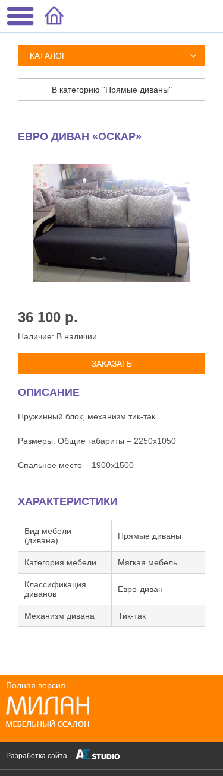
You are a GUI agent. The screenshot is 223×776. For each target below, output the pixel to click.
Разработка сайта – (39, 756)
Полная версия (35, 685)
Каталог (48, 56)
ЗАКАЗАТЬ (112, 363)
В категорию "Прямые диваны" (112, 89)
